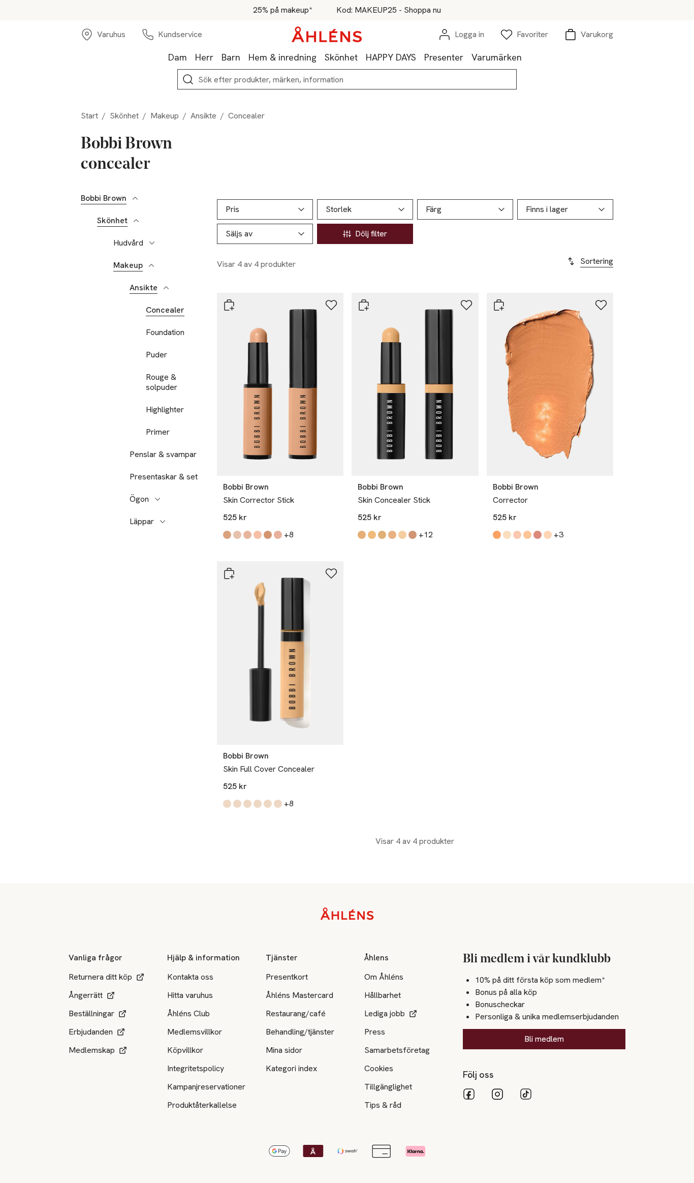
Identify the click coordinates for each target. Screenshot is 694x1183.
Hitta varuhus (190, 995)
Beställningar (91, 1013)
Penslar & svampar (163, 454)
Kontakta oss (190, 977)
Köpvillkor (185, 1050)
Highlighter (165, 410)
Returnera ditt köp (100, 977)
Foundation (165, 332)
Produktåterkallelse (202, 1105)
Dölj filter (371, 233)
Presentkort (287, 977)
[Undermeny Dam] (191, 57)
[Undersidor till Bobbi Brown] (135, 198)
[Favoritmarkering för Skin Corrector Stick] (331, 305)
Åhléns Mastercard (299, 995)
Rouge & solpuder (161, 382)
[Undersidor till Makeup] (151, 265)
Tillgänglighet (388, 1086)
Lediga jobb (384, 1013)
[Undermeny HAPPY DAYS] (420, 57)
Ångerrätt (86, 995)
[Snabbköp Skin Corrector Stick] (229, 305)
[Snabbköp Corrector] (499, 305)
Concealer (165, 310)
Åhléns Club (188, 1013)
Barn (231, 57)
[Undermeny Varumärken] (526, 57)
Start (89, 115)
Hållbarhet (382, 995)
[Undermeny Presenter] (467, 57)
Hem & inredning (282, 57)
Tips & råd (382, 1105)
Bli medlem (544, 1039)
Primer (158, 432)
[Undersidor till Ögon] (157, 499)
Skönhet (341, 57)
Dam (177, 57)
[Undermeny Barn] (244, 57)
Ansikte (203, 115)
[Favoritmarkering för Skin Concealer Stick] (466, 305)
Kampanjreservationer (206, 1086)
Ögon (139, 499)
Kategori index (291, 1068)
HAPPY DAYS (391, 57)
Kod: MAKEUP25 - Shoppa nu (388, 10)
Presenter (443, 57)
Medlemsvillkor (194, 1031)
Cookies (378, 1068)
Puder (156, 355)
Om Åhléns (383, 977)
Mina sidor (284, 1050)
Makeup (164, 115)
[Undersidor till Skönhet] (136, 220)
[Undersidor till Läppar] (162, 521)
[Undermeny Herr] (217, 57)
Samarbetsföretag (397, 1050)
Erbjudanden (91, 1031)
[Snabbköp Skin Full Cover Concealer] (229, 573)
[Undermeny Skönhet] (362, 57)
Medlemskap (92, 1050)
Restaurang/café (296, 1013)
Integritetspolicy (195, 1068)
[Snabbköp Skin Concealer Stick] (364, 305)
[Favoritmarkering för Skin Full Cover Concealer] (331, 573)
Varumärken (496, 57)
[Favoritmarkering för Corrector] (601, 305)
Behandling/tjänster (300, 1031)
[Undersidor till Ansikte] (166, 287)
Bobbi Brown (104, 198)
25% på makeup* (282, 10)
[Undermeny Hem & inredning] (321, 57)
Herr (204, 57)
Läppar (142, 522)
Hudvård (128, 243)
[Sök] (188, 79)
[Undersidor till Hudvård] (151, 243)
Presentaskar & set (164, 477)
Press (374, 1031)
